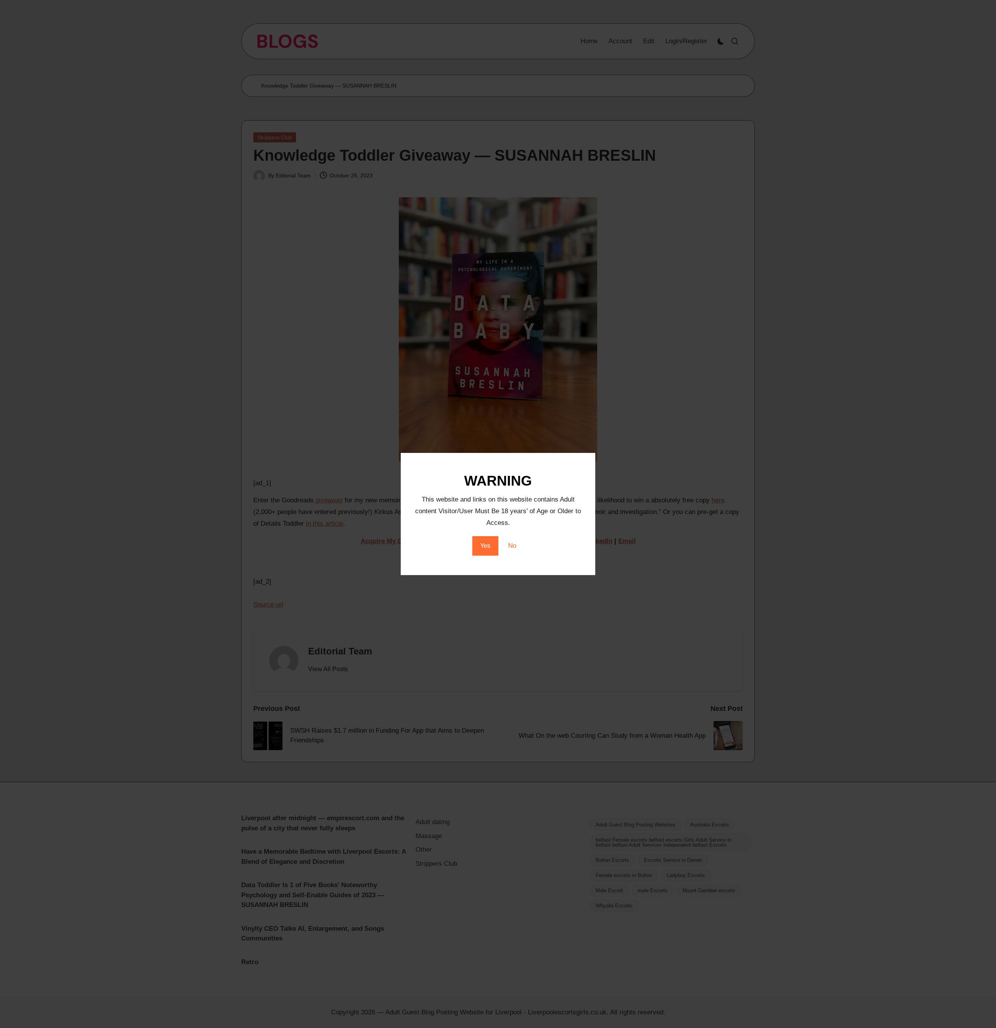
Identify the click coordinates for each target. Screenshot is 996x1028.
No (512, 545)
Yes (485, 545)
